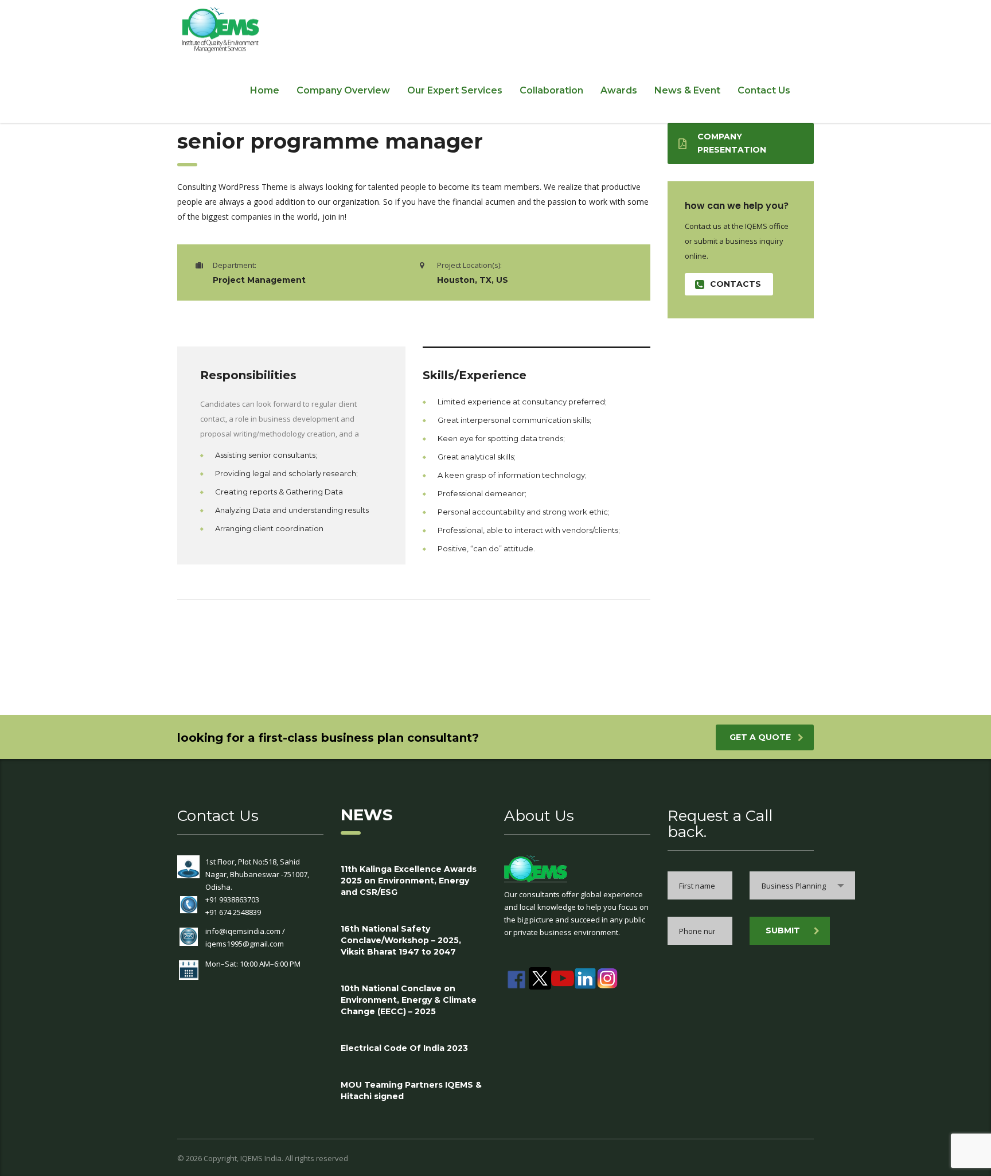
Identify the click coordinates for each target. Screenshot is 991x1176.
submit (783, 930)
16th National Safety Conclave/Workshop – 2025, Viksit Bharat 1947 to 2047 (401, 940)
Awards (618, 90)
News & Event (687, 90)
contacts (735, 284)
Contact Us (764, 90)
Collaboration (551, 90)
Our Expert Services (454, 90)
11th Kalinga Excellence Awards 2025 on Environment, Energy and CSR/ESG (409, 880)
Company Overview (343, 90)
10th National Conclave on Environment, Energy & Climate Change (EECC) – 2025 (409, 1000)
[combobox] (802, 885)
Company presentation (731, 143)
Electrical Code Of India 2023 (404, 1048)
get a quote (760, 737)
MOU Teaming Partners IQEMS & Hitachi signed (411, 1090)
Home (264, 90)
